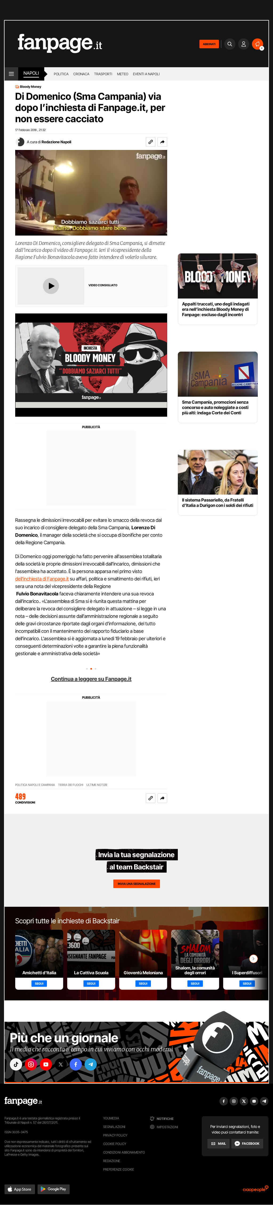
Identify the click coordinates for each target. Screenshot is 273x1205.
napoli (31, 73)
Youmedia (111, 1118)
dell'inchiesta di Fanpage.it (42, 579)
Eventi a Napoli (146, 74)
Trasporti (103, 74)
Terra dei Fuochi (70, 785)
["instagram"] (31, 1064)
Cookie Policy (114, 1144)
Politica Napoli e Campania (35, 785)
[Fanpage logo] (53, 44)
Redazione (111, 1161)
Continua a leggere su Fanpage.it (91, 679)
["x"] (61, 1064)
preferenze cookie (118, 1169)
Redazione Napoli (56, 142)
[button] (162, 142)
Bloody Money (30, 87)
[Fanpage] (23, 1101)
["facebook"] (76, 1064)
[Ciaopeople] (255, 1190)
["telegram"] (91, 1064)
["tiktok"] (16, 1064)
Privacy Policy (115, 1135)
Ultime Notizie (96, 785)
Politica (61, 74)
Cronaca (81, 74)
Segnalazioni (114, 1127)
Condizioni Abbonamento (124, 1152)
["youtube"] (46, 1064)
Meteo (122, 74)
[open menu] (11, 74)
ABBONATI (209, 44)
